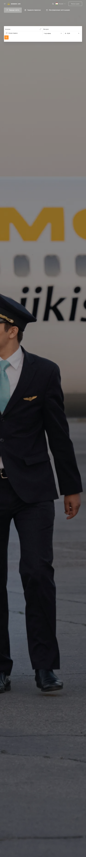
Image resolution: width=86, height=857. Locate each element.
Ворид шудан (75, 4)
